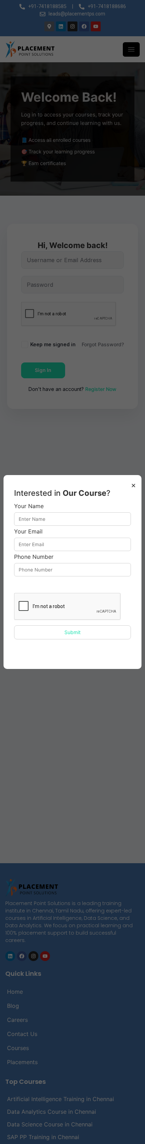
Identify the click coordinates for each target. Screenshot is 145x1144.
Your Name (29, 506)
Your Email (28, 532)
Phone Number (33, 557)
